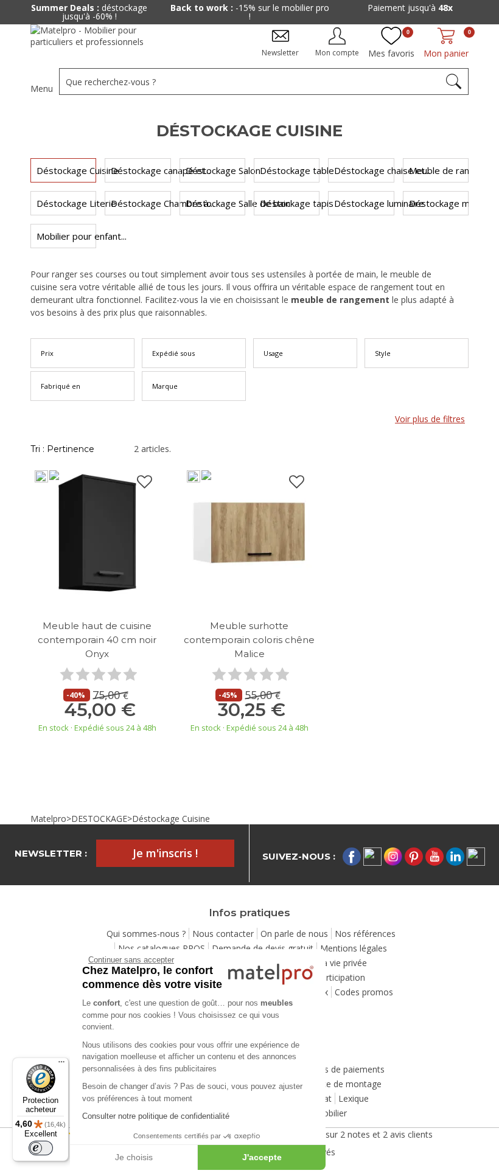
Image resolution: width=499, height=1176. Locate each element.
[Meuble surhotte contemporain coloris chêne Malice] (249, 532)
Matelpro (48, 818)
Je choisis (134, 1157)
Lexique (353, 1098)
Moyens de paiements (341, 1069)
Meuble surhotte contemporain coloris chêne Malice (249, 639)
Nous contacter (223, 933)
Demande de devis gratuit (262, 948)
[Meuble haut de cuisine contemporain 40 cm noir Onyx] (97, 532)
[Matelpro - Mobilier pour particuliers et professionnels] (95, 40)
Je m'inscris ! (165, 853)
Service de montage (342, 1084)
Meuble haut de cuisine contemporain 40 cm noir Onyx (97, 639)
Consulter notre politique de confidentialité (155, 1116)
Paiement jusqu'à (410, 7)
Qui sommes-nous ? (146, 933)
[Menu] (61, 1064)
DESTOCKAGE (99, 818)
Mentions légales (353, 948)
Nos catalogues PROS (161, 948)
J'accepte (262, 1157)
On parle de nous (294, 933)
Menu (41, 88)
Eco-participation (332, 977)
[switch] (41, 1148)
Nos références (365, 933)
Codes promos (364, 992)
